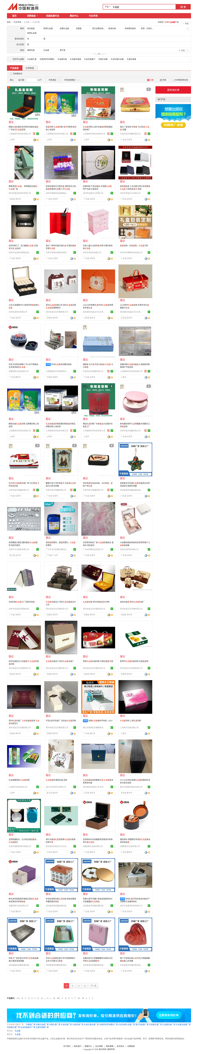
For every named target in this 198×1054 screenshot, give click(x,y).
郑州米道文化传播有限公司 (57, 312)
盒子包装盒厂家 (142, 1024)
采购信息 (31, 15)
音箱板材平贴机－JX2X (100, 720)
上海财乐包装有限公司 (129, 727)
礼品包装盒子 (89, 59)
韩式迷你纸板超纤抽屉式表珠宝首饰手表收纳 (23, 900)
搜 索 (183, 7)
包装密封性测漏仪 (47, 59)
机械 (48, 364)
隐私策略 (109, 1046)
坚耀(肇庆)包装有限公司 (18, 371)
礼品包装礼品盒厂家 (126, 1024)
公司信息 (29, 67)
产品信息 (14, 67)
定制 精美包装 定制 (56, 780)
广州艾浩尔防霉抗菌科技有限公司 (57, 549)
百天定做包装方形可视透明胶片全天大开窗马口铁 (60, 959)
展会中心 (74, 15)
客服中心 (88, 1046)
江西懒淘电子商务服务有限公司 (57, 371)
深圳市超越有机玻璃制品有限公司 (57, 193)
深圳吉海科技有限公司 (92, 252)
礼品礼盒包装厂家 (91, 1024)
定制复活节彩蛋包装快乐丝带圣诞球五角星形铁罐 (135, 484)
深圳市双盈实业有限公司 (93, 193)
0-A (18, 998)
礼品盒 (17, 1030)
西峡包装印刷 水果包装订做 (98, 661)
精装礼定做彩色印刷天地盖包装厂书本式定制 (23, 128)
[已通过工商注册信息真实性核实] (37, 133)
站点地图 (99, 1046)
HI (42, 998)
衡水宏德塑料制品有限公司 (131, 787)
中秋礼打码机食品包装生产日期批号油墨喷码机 (135, 900)
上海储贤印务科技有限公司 (20, 133)
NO (58, 998)
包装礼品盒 (103, 59)
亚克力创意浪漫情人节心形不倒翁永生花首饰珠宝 (23, 365)
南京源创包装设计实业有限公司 (94, 312)
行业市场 (93, 15)
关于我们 (67, 1046)
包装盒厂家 (30, 1024)
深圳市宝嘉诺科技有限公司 (131, 905)
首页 (14, 15)
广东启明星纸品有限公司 (93, 549)
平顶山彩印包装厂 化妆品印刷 (61, 720)
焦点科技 (102, 1049)
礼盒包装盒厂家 (42, 1027)
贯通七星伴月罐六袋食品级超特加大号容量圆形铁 (98, 900)
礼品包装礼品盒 (117, 59)
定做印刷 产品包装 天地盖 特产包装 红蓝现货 (97, 187)
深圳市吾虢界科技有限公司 (131, 252)
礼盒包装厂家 (78, 1024)
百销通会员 (17, 73)
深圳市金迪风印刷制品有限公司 (20, 252)
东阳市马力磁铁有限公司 (19, 549)
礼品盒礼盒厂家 (155, 1024)
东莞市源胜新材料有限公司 (20, 846)
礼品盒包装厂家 (168, 1024)
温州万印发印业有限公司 (56, 787)
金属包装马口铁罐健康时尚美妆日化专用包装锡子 (98, 959)
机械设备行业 (52, 15)
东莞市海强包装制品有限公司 (57, 252)
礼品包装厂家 (66, 1024)
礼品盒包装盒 (75, 59)
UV (79, 998)
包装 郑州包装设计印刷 (96, 602)
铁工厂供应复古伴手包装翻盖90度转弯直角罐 (23, 959)
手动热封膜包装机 (61, 364)
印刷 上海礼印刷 (130, 720)
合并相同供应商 (181, 80)
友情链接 (131, 1046)
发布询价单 (173, 90)
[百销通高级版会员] (34, 133)
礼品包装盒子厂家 (27, 1027)
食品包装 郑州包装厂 (132, 602)
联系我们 (77, 1046)
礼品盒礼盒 (32, 59)
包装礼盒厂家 (54, 1024)
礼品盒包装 (62, 59)
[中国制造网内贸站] (23, 6)
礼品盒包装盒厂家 (183, 1024)
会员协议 (120, 1046)
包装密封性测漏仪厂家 (108, 1024)
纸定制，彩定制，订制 (134, 245)
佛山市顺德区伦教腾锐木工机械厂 (94, 727)
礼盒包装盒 (131, 59)
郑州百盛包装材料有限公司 (20, 193)
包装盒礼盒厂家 (13, 1027)
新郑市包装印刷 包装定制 (134, 661)
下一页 (93, 985)
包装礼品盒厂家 (42, 1024)
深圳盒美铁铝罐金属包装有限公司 (131, 490)
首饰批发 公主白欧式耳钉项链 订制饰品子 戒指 (135, 187)
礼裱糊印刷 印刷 (19, 780)
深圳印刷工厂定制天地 (22, 602)
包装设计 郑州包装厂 (60, 661)
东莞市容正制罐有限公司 (130, 133)
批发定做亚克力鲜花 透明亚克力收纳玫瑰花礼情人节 (61, 187)
